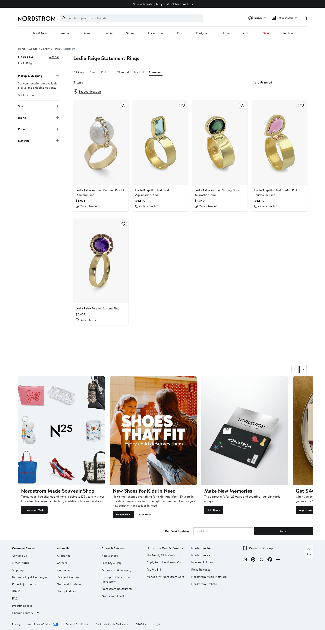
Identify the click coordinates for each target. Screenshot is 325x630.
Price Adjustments (24, 584)
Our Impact (64, 570)
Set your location (90, 91)
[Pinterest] (253, 560)
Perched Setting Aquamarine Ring (153, 192)
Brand (22, 117)
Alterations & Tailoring (116, 570)
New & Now (39, 33)
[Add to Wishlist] (123, 105)
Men (87, 33)
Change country (22, 613)
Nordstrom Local (113, 596)
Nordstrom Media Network (209, 577)
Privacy (16, 624)
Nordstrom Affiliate (204, 584)
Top (309, 554)
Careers (62, 563)
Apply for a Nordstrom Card (165, 562)
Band (93, 72)
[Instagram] (245, 560)
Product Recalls (22, 605)
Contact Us (19, 555)
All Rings (79, 72)
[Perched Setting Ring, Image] (100, 261)
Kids (180, 33)
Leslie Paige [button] (25, 63)
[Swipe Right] (303, 369)
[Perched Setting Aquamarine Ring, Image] (160, 142)
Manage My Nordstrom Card (165, 577)
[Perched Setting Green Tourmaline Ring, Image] (219, 142)
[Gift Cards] (244, 430)
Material (23, 140)
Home (225, 33)
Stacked (139, 72)
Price (21, 129)
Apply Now (305, 510)
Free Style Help (112, 563)
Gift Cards (214, 510)
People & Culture (68, 577)
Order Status (20, 563)
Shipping (18, 570)
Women (66, 33)
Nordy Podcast (66, 591)
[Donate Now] (153, 430)
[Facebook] (269, 560)
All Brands (63, 555)
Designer (202, 33)
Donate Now (123, 514)
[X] (261, 560)
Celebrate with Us (181, 4)
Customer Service (23, 548)
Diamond (123, 72)
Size (20, 106)
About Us (63, 548)
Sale (266, 33)
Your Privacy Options (40, 624)
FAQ (15, 598)
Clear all (54, 57)
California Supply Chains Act (112, 624)
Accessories (155, 33)
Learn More (144, 514)
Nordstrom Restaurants (117, 589)
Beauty (108, 33)
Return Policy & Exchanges (29, 577)
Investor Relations (203, 562)
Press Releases (200, 569)
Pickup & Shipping (30, 75)
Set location (26, 95)
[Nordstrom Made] (61, 430)
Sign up (283, 531)
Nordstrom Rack (202, 555)
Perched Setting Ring (97, 308)
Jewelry (45, 49)
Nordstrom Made (34, 510)
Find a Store (110, 555)
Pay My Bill (154, 569)
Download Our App (261, 548)
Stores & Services (113, 548)
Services (287, 33)
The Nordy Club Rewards (163, 555)
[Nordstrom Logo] (36, 18)
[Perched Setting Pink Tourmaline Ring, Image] (279, 142)
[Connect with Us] (278, 560)
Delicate (106, 72)
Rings (56, 49)
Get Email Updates (69, 584)
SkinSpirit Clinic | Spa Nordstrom (116, 579)
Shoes (130, 33)
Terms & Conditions (77, 624)
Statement (155, 72)
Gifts (246, 33)
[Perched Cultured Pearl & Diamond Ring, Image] (100, 142)
